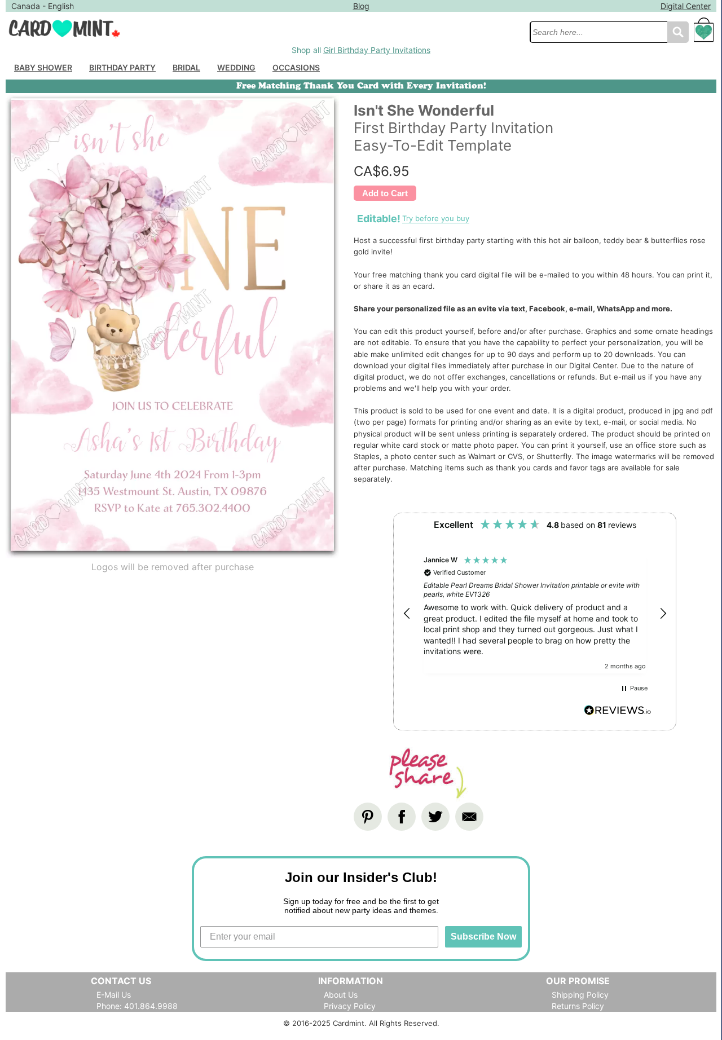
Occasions (296, 67)
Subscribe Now (483, 936)
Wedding (236, 67)
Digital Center (686, 6)
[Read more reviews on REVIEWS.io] (617, 712)
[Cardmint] (264, 28)
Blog (361, 6)
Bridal (186, 67)
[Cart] (704, 35)
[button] (407, 613)
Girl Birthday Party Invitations (376, 50)
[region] (535, 614)
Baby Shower (43, 67)
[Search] (678, 32)
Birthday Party (122, 67)
